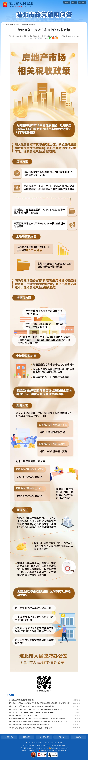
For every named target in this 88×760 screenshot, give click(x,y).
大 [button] (35, 38)
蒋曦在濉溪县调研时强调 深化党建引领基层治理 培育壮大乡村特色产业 (30, 728)
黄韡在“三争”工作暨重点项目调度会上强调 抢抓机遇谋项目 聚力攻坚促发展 (31, 706)
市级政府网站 (9, 737)
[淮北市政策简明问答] (44, 14)
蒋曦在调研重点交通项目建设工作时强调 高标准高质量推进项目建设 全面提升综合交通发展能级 (38, 721)
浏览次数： (14, 36)
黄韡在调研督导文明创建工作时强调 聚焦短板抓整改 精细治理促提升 (30, 725)
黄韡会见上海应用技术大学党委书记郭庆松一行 (23, 715)
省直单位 (78, 737)
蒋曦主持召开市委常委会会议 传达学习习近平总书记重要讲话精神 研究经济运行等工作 (35, 709)
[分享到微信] (50, 38)
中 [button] (38, 38)
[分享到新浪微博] (53, 38)
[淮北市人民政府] (17, 4)
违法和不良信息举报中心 (47, 750)
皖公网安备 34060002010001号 (59, 748)
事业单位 (61, 737)
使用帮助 (59, 742)
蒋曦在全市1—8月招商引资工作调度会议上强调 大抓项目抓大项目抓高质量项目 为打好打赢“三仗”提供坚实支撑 (40, 703)
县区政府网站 (26, 737)
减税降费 (32, 24)
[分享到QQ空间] (57, 38)
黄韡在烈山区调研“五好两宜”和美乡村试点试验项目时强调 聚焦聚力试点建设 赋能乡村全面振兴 (38, 718)
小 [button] (41, 38)
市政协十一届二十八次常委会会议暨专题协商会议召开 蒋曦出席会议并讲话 (31, 712)
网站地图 (47, 742)
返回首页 (81, 2)
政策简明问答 (24, 24)
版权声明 (34, 742)
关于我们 (28, 742)
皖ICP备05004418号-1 (41, 748)
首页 (17, 24)
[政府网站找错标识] (42, 754)
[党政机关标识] (33, 754)
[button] (66, 2)
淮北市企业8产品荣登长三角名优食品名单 (21, 700)
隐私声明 (53, 742)
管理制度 (40, 742)
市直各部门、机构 (44, 737)
